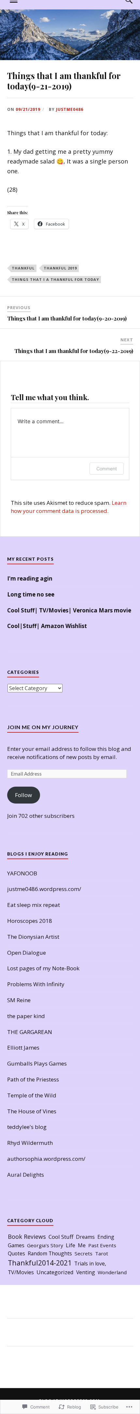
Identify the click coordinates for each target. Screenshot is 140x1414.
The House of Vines (31, 1111)
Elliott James (23, 1047)
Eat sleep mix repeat (33, 905)
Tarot (101, 1253)
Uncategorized (55, 1272)
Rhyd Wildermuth (30, 1142)
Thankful (23, 268)
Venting (85, 1272)
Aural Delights (25, 1174)
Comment (106, 468)
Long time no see (30, 594)
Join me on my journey (42, 727)
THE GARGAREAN (29, 1032)
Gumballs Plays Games (37, 1063)
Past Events (102, 1245)
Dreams (85, 1236)
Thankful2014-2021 (40, 1262)
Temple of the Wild (31, 1095)
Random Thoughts (50, 1253)
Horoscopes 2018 (29, 920)
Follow (23, 795)
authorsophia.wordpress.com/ (46, 1158)
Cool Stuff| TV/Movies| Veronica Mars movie (69, 610)
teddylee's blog (27, 1127)
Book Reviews (27, 1236)
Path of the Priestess (33, 1079)
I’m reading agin (29, 578)
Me (82, 1245)
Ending (105, 1236)
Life (70, 1245)
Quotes (16, 1253)
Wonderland (112, 1272)
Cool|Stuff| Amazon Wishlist (47, 626)
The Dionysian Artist (33, 936)
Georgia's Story (45, 1245)
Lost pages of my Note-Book (43, 968)
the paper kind (26, 1016)
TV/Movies (21, 1272)
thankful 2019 (60, 268)
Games (16, 1245)
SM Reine (19, 1000)
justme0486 (69, 109)
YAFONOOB (22, 873)
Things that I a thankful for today (55, 279)
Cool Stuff (61, 1236)
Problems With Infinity (35, 984)
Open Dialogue (26, 952)
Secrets (83, 1253)
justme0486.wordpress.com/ (44, 889)
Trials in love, (90, 1263)
